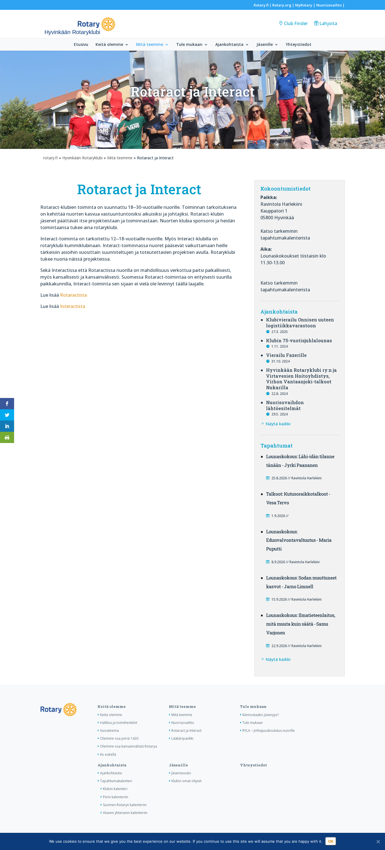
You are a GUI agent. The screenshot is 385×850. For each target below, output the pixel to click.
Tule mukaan (189, 44)
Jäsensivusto (181, 773)
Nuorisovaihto (329, 5)
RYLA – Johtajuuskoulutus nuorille (268, 730)
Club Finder (296, 23)
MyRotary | (305, 5)
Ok (330, 841)
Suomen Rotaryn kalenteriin (125, 804)
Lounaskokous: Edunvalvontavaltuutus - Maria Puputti (298, 540)
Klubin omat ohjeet (186, 781)
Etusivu (81, 44)
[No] (378, 841)
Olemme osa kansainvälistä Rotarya (128, 746)
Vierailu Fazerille (286, 355)
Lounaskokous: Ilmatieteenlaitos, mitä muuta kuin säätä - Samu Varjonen (300, 624)
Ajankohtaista (229, 44)
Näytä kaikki (278, 423)
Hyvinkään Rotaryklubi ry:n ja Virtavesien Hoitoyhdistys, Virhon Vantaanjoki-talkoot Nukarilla (301, 378)
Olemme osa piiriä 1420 (119, 738)
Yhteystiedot (298, 44)
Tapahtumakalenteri (116, 781)
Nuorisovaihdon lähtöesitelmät (285, 405)
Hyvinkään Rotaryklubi (82, 157)
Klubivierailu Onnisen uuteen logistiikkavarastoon (300, 322)
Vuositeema (109, 730)
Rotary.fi (261, 5)
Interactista (72, 306)
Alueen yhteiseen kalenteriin (125, 812)
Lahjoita (328, 23)
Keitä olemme (109, 44)
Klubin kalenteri (115, 788)
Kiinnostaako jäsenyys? (260, 714)
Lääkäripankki (182, 738)
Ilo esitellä (108, 754)
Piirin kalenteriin (115, 797)
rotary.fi (50, 157)
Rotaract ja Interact (186, 730)
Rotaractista (73, 295)
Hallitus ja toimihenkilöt (118, 722)
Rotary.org (281, 5)
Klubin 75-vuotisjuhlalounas (299, 340)
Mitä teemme (149, 44)
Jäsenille (264, 44)
